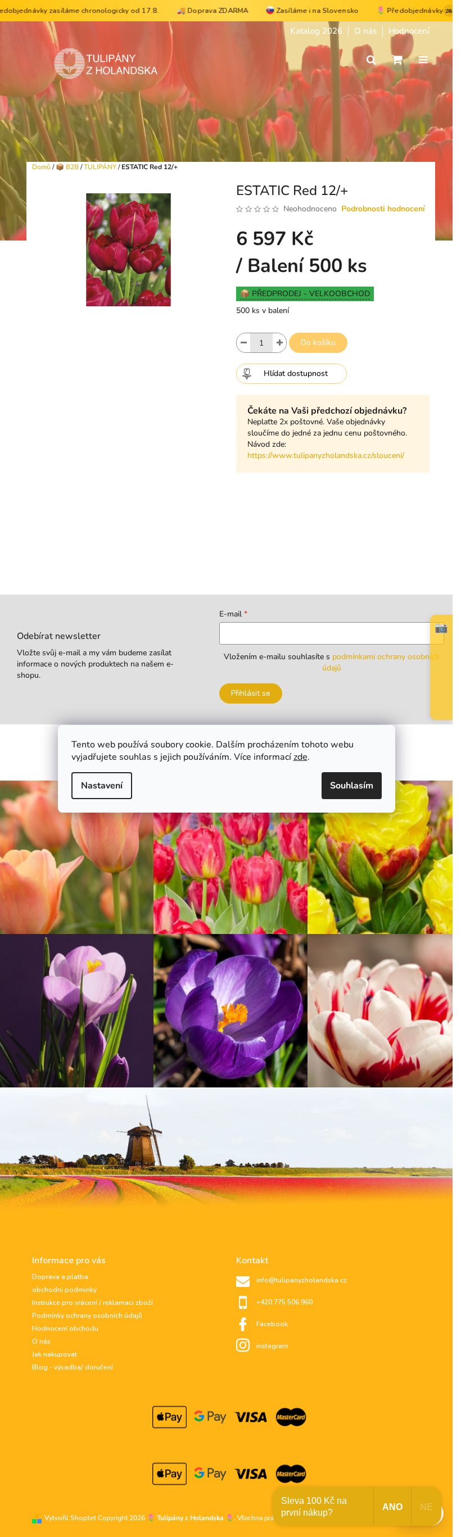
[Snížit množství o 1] (243, 342)
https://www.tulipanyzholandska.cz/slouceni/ (325, 455)
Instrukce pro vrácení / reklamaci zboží (92, 1302)
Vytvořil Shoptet (70, 1517)
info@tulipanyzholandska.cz (301, 1280)
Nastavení (102, 785)
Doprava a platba (60, 1276)
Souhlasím (351, 785)
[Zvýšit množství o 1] (279, 342)
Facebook (272, 1324)
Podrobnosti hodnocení (383, 208)
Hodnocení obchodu (65, 1328)
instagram (272, 1345)
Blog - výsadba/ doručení (72, 1367)
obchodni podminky (64, 1289)
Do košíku (318, 342)
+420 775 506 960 (284, 1302)
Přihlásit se (250, 693)
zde (300, 757)
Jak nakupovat (54, 1354)
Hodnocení (409, 31)
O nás (365, 31)
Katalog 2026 (316, 31)
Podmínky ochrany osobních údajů (87, 1315)
